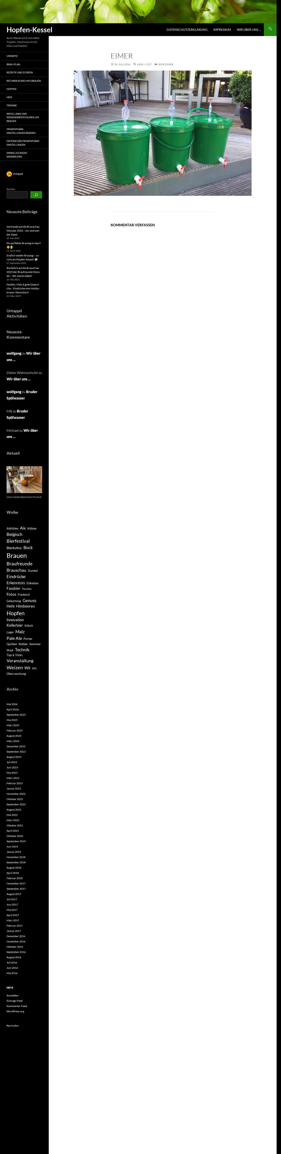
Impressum (222, 29)
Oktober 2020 (15, 836)
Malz (20, 631)
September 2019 (16, 841)
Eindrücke (16, 576)
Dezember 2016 (16, 936)
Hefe (9, 97)
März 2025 (13, 725)
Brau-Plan (13, 64)
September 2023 (16, 751)
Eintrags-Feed (15, 1000)
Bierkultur (14, 548)
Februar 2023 (15, 783)
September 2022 (16, 804)
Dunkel (33, 570)
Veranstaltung (20, 660)
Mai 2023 (12, 772)
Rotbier (23, 644)
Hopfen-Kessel (29, 29)
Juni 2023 (12, 767)
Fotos (11, 594)
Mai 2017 (12, 909)
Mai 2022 (12, 815)
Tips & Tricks (15, 655)
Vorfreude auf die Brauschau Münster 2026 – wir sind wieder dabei (23, 230)
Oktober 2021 (15, 825)
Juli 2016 (12, 962)
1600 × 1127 (144, 64)
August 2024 (14, 735)
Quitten (12, 644)
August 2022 (14, 809)
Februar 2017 (15, 925)
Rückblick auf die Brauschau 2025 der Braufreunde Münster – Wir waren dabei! (23, 272)
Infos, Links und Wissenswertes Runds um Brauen (23, 117)
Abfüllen (12, 528)
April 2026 (13, 709)
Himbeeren (25, 606)
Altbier (32, 528)
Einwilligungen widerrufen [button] (17, 154)
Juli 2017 (12, 899)
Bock (28, 547)
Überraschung (16, 673)
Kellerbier (15, 625)
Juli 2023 (12, 762)
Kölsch (29, 625)
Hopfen (11, 88)
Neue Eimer (165, 64)
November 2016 (16, 941)
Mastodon (13, 1025)
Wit (27, 668)
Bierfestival (18, 541)
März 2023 (13, 778)
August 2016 (14, 957)
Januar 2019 (14, 851)
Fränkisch (24, 594)
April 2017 (13, 915)
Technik (22, 649)
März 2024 (13, 741)
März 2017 (13, 920)
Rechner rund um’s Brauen (24, 80)
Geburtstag (14, 601)
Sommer (35, 644)
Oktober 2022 (15, 799)
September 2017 (16, 888)
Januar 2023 (14, 788)
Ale (23, 528)
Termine (12, 105)
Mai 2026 (12, 704)
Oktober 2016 (15, 946)
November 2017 (16, 883)
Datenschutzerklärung (187, 29)
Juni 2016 (12, 967)
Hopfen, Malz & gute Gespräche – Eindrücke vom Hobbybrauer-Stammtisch (23, 288)
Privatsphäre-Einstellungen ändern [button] (21, 131)
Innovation (15, 620)
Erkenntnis (16, 582)
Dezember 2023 (16, 746)
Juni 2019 (12, 846)
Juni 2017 (12, 904)
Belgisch (14, 534)
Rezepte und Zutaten (20, 72)
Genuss (29, 600)
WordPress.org (15, 1011)
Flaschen (26, 588)
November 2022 (16, 793)
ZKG (34, 668)
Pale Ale (14, 638)
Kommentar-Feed (17, 1006)
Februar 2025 (15, 730)
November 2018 (16, 857)
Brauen (17, 555)
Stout (10, 650)
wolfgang (14, 353)
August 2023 (14, 756)
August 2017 (14, 894)
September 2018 (16, 862)
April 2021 (13, 830)
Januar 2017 (14, 931)
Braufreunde (19, 563)
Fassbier (13, 588)
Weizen (15, 667)
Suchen (11, 189)
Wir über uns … (249, 29)
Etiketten (32, 583)
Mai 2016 (12, 973)
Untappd (12, 55)
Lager (10, 632)
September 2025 (16, 714)
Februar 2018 (15, 878)
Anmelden (12, 995)
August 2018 (14, 867)
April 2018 (13, 873)
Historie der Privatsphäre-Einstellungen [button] (23, 143)
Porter (27, 639)
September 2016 (16, 952)
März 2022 (13, 820)
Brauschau (16, 570)
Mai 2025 (12, 720)
